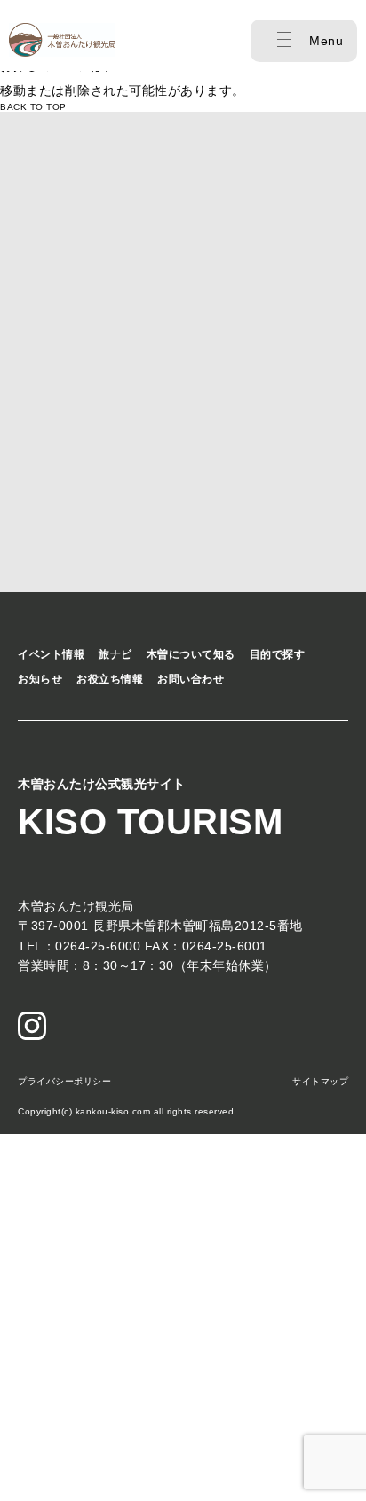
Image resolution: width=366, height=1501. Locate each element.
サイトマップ (320, 1081)
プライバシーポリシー (64, 1081)
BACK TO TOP (33, 107)
